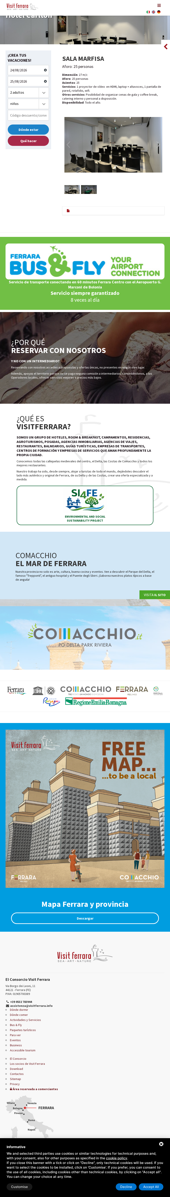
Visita (155, 595)
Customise (19, 1187)
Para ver (15, 1035)
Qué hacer (28, 141)
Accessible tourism (22, 1050)
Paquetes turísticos (23, 1030)
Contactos (17, 1074)
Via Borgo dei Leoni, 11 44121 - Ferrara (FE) (20, 988)
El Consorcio (18, 1059)
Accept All (151, 1187)
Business (16, 1045)
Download (16, 1069)
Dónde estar (28, 129)
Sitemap (15, 1079)
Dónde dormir (19, 1010)
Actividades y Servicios (25, 1020)
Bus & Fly (16, 1025)
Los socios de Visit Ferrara (27, 1064)
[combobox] (28, 92)
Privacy (15, 1084)
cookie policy (116, 1158)
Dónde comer (19, 1015)
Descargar (85, 918)
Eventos (15, 1040)
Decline (126, 1187)
